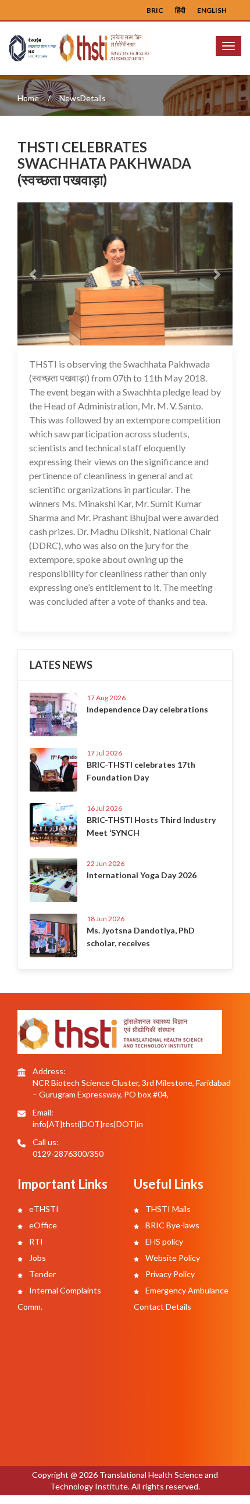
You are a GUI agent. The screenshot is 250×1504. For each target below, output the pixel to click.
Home (28, 98)
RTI (35, 1241)
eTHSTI (43, 1209)
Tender (41, 1274)
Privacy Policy (169, 1274)
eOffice (42, 1225)
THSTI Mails (167, 1209)
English (212, 10)
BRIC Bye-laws (171, 1225)
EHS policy (163, 1241)
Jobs (36, 1258)
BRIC (155, 10)
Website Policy (172, 1258)
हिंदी (180, 10)
